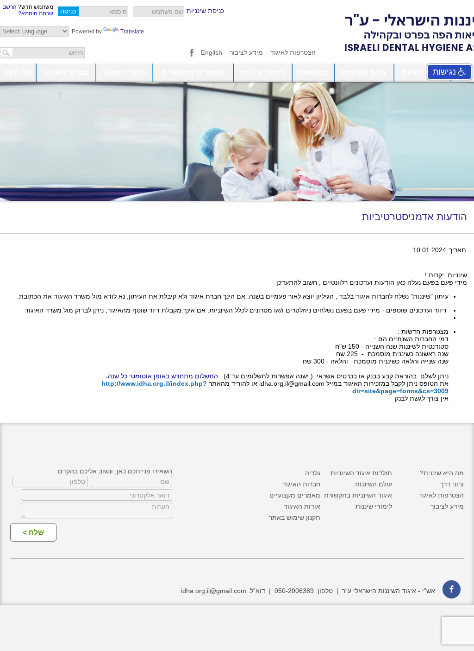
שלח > (33, 532)
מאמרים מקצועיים (193, 73)
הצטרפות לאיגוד (293, 52)
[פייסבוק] (191, 54)
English (211, 52)
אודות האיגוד (422, 73)
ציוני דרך (452, 484)
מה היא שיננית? (442, 473)
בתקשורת (313, 73)
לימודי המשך (124, 73)
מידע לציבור (246, 52)
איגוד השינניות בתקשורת (358, 495)
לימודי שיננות (262, 73)
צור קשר (18, 73)
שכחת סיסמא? (35, 13)
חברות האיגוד (66, 73)
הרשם (9, 7)
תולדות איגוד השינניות (361, 473)
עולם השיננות (364, 73)
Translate (132, 31)
